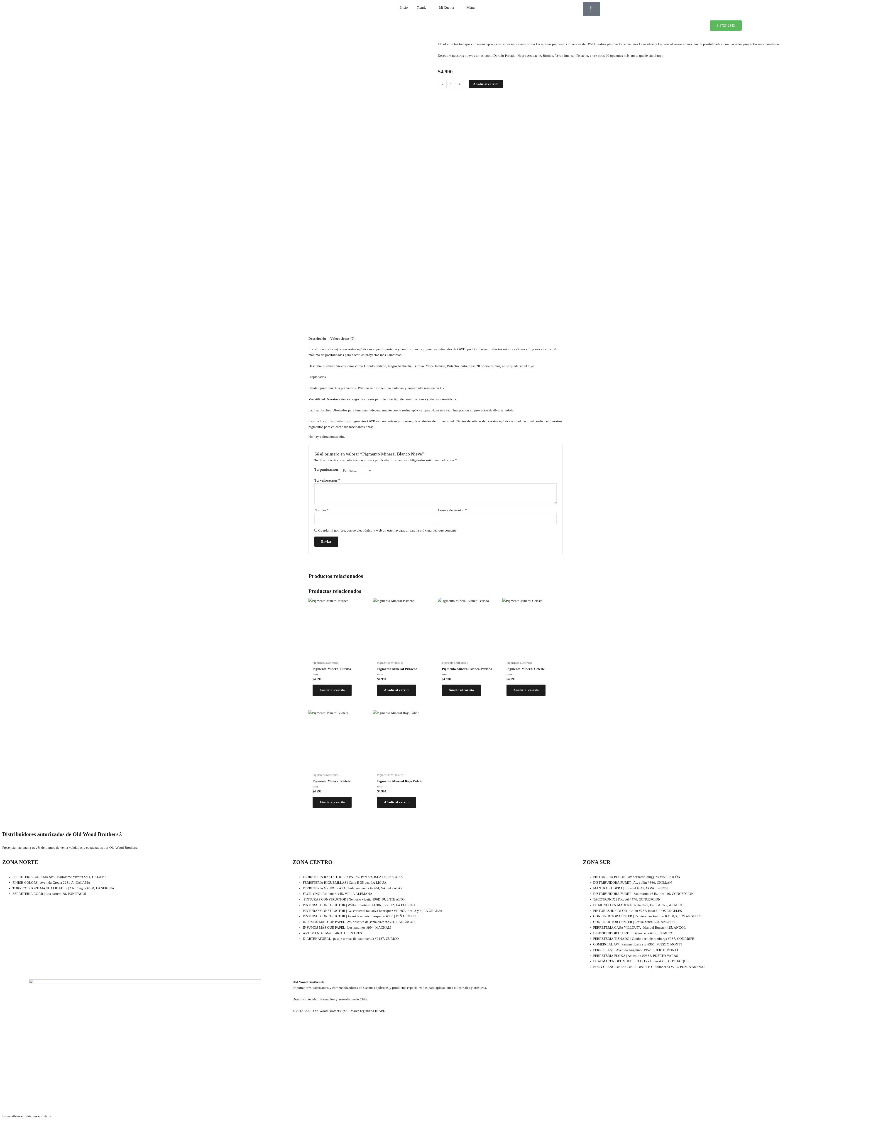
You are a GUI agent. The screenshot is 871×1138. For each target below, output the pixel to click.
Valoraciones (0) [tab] (342, 338)
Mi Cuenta (446, 7)
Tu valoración (327, 480)
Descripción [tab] (317, 338)
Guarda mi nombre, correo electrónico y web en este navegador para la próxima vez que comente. (388, 530)
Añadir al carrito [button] (332, 690)
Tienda (421, 7)
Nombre (321, 510)
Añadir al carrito (486, 84)
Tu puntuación (326, 469)
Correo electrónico (452, 510)
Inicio (404, 7)
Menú (471, 7)
